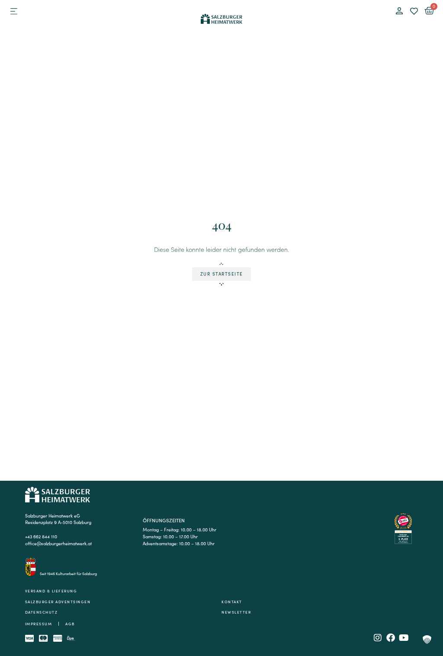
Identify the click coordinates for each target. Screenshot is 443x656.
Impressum (38, 624)
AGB (70, 624)
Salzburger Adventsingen (58, 602)
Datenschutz (41, 612)
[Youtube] (403, 637)
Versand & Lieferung (51, 591)
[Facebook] (390, 637)
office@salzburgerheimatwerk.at (58, 543)
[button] (13, 11)
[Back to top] (427, 603)
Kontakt (232, 602)
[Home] (221, 17)
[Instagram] (377, 637)
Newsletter (236, 612)
